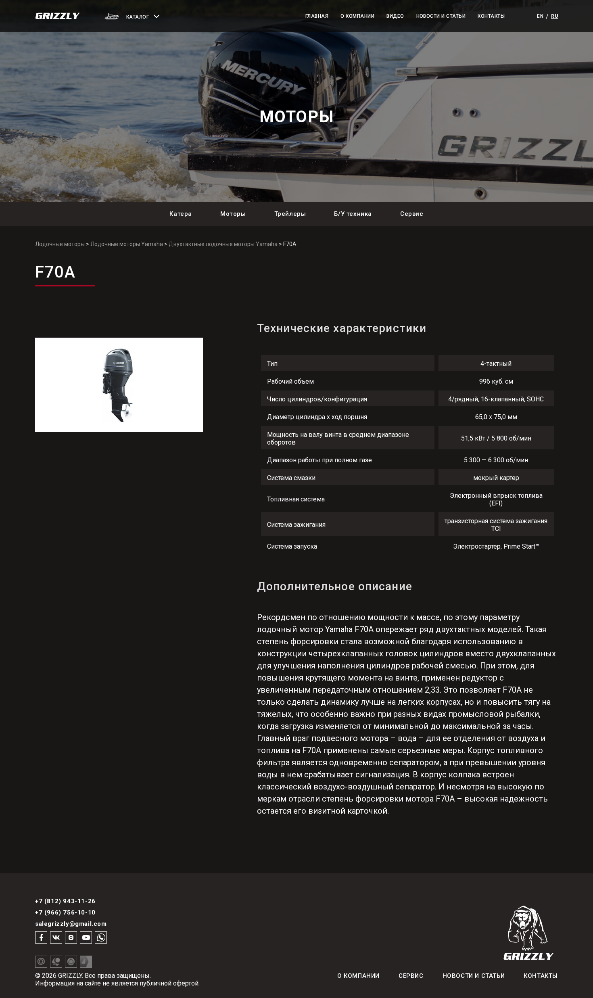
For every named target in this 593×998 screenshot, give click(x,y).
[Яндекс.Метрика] (86, 962)
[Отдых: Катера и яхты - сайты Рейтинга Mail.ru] (41, 962)
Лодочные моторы (60, 244)
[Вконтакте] (56, 937)
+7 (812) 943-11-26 (65, 901)
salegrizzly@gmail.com (71, 923)
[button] (152, 16)
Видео (395, 16)
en (540, 16)
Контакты (491, 16)
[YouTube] (86, 937)
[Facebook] (41, 937)
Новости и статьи (441, 16)
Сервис (412, 213)
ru (554, 16)
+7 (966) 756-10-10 (65, 912)
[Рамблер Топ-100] (71, 962)
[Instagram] (71, 937)
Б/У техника (353, 213)
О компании (357, 16)
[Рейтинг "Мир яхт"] (56, 962)
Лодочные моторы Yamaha (126, 244)
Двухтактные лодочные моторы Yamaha (223, 244)
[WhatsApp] (101, 937)
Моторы (233, 213)
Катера (180, 213)
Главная (316, 16)
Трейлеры (290, 213)
